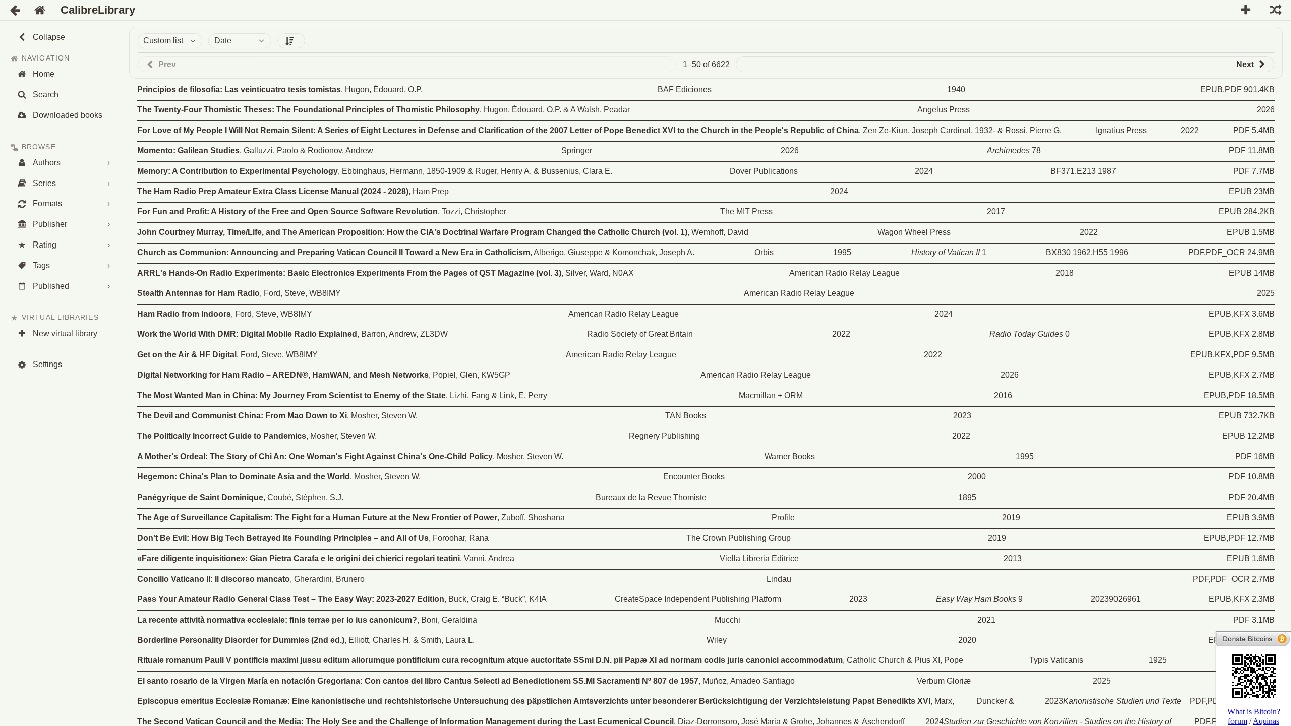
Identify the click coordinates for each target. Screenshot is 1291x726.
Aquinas (1266, 721)
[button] (291, 40)
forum (1237, 721)
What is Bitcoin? (1253, 711)
